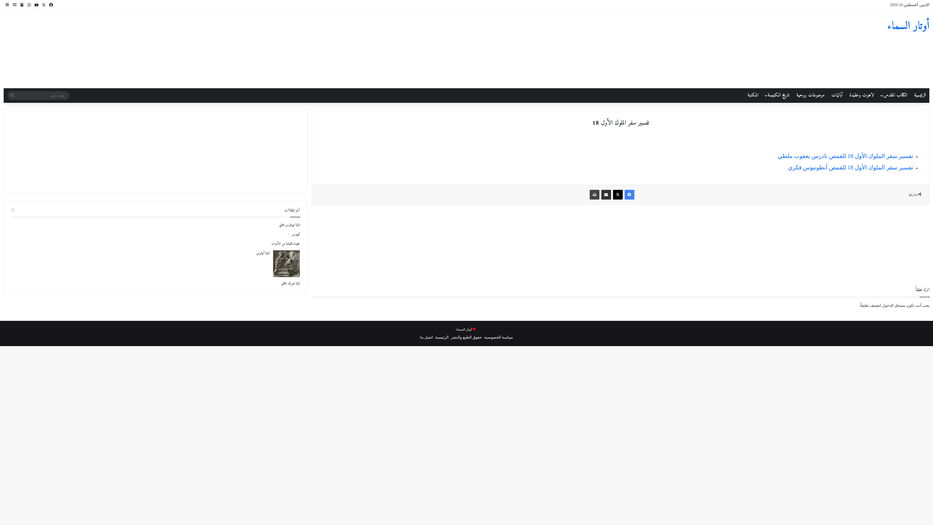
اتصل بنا (426, 337)
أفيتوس (296, 235)
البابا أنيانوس (262, 253)
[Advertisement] (311, 49)
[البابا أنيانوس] (286, 263)
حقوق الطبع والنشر (466, 337)
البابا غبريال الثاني (290, 283)
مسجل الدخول (893, 305)
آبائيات (837, 95)
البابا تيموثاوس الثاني (289, 225)
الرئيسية (920, 95)
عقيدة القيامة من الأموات (285, 244)
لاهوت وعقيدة (861, 95)
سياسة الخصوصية (498, 337)
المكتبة (753, 95)
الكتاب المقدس (895, 95)
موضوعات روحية (810, 95)
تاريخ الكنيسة (778, 95)
